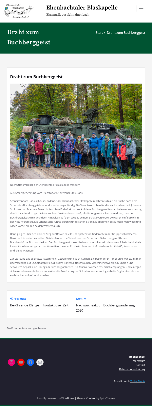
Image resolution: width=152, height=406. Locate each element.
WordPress (67, 398)
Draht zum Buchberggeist (126, 32)
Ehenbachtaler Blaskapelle (82, 7)
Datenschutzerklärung (132, 369)
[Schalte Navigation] (141, 8)
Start (99, 32)
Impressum (138, 361)
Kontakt (140, 365)
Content (91, 398)
